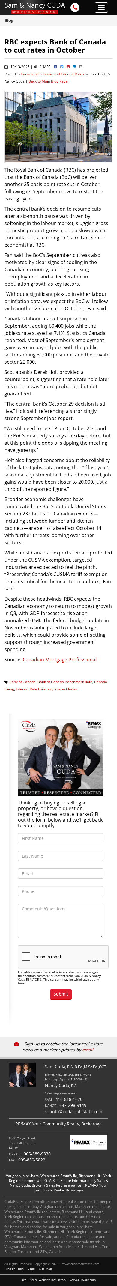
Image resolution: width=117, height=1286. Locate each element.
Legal (31, 1268)
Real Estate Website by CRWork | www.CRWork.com (58, 1280)
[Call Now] (75, 8)
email (87, 1050)
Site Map (45, 1268)
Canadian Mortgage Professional (60, 659)
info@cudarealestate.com (76, 1111)
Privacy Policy (14, 1268)
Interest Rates (65, 689)
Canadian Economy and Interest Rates (52, 73)
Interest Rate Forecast (34, 689)
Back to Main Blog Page (48, 81)
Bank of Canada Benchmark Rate (65, 681)
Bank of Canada (22, 681)
